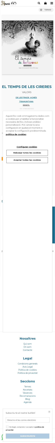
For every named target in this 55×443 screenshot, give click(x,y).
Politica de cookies (27, 370)
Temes (27, 386)
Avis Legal (28, 367)
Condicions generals (27, 363)
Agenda (27, 402)
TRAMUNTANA (26, 101)
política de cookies (16, 134)
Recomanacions (28, 396)
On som (27, 347)
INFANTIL (26, 105)
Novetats (27, 389)
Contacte (27, 350)
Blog (27, 399)
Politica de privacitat (28, 373)
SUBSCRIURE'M (27, 436)
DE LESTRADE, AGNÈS (26, 97)
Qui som (27, 344)
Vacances (27, 393)
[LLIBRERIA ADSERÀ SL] (8, 3)
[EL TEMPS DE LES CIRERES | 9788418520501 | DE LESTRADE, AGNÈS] (27, 46)
